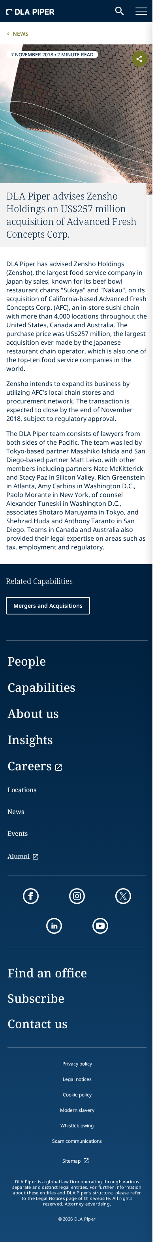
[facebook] (31, 896)
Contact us (38, 1023)
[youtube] (100, 926)
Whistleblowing (77, 1125)
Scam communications (77, 1141)
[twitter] (123, 896)
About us (33, 713)
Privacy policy (77, 1063)
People (27, 661)
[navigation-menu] (141, 11)
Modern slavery (77, 1110)
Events (18, 833)
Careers (30, 766)
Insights (30, 739)
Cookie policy (77, 1094)
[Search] (120, 11)
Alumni (19, 856)
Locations (22, 789)
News (20, 33)
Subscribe (36, 998)
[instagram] (77, 896)
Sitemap (71, 1161)
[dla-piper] (30, 11)
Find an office (47, 973)
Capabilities (41, 687)
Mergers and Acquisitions (48, 605)
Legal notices (77, 1079)
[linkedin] (54, 926)
